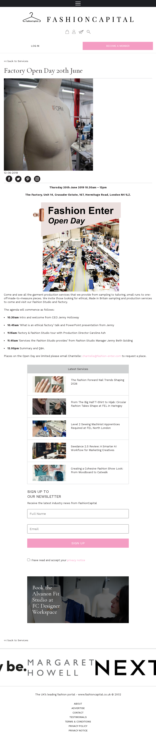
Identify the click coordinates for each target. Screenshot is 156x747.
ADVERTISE (78, 708)
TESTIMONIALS (78, 717)
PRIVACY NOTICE (78, 730)
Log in (35, 45)
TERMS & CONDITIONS (78, 721)
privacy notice (76, 560)
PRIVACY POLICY (78, 726)
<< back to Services (16, 61)
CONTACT (78, 712)
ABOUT (78, 704)
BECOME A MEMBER (118, 45)
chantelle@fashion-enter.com (101, 356)
